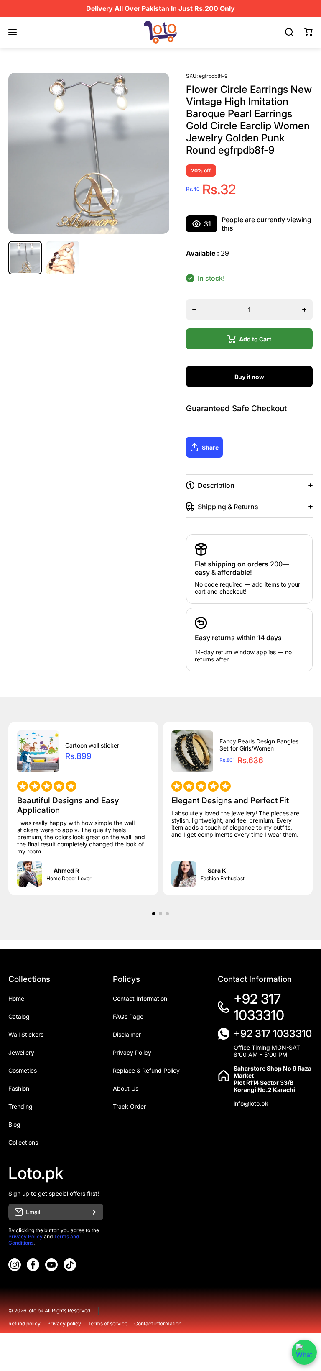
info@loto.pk (251, 1103)
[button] (308, 32)
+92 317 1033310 (259, 1007)
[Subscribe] (92, 1212)
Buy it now (249, 376)
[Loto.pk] (160, 32)
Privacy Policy (25, 1236)
